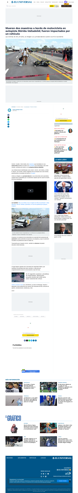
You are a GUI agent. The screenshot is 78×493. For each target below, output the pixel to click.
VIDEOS (37, 2)
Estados (13, 106)
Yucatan (16, 316)
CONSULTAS (61, 2)
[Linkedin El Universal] (45, 476)
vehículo (42, 316)
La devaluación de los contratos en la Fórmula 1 (60, 140)
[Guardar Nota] (8, 126)
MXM (34, 2)
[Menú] (7, 2)
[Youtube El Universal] (48, 474)
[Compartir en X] (8, 117)
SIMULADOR (55, 2)
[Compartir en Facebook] (8, 115)
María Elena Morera (59, 128)
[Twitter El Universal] (45, 474)
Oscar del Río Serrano (60, 145)
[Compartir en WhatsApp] (8, 120)
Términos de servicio (37, 491)
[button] (66, 6)
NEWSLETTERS (48, 2)
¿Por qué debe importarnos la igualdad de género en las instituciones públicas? (60, 150)
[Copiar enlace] (8, 124)
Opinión (57, 126)
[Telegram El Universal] (41, 474)
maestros (29, 316)
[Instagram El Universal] (41, 476)
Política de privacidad (64, 490)
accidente (22, 316)
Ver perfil (14, 110)
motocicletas (35, 316)
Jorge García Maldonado (60, 136)
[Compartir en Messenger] (8, 122)
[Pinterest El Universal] (43, 476)
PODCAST (42, 2)
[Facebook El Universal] (43, 474)
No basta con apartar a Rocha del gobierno (60, 132)
